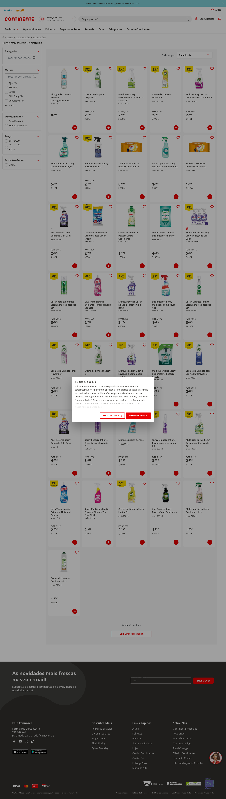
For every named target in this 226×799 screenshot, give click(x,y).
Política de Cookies (92, 407)
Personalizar (111, 415)
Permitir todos (138, 415)
